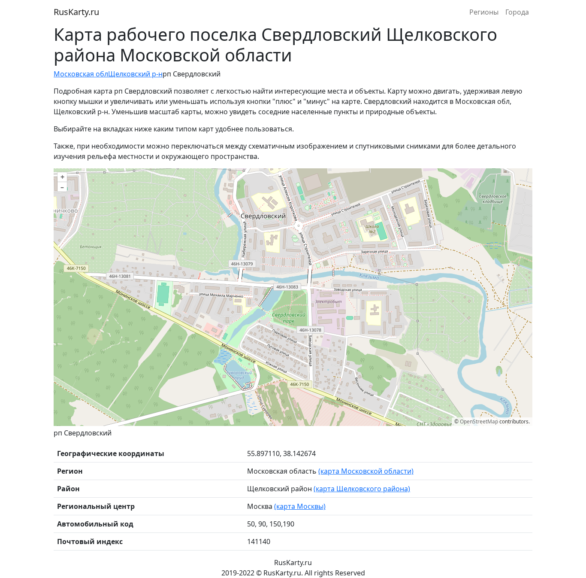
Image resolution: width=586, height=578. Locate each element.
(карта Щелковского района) (362, 488)
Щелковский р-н (135, 74)
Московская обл (81, 74)
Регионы (483, 12)
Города (517, 12)
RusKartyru (76, 12)
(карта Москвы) (300, 506)
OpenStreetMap (479, 421)
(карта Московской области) (366, 471)
